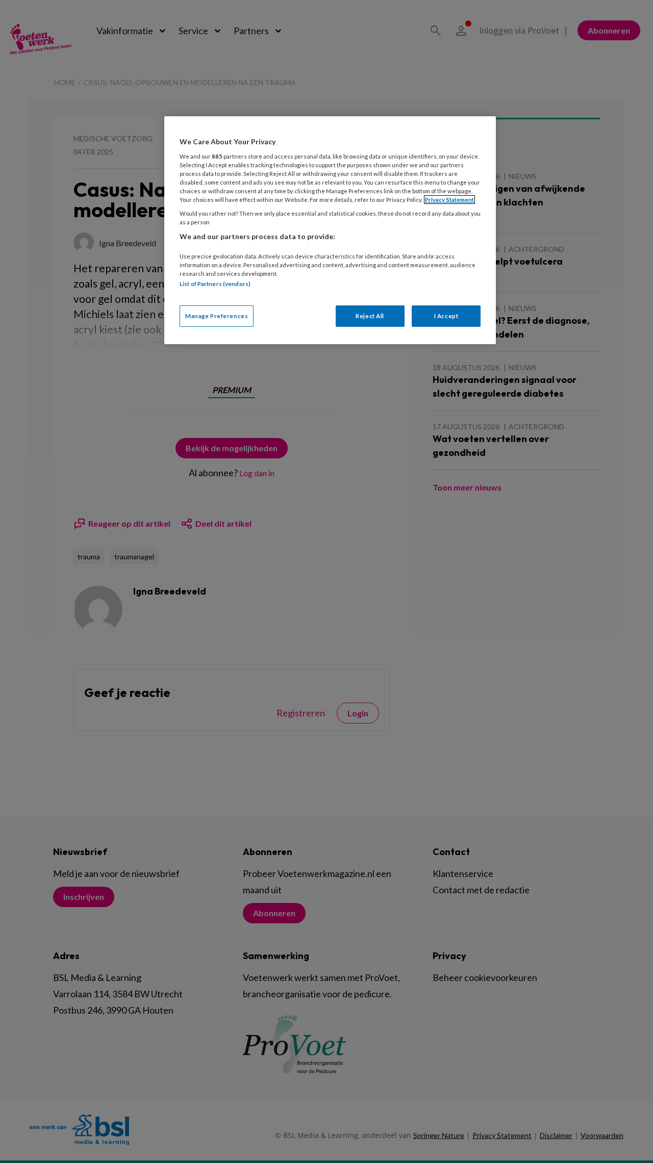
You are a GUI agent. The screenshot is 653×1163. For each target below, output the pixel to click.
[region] (330, 230)
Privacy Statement (449, 199)
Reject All (370, 316)
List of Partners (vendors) (215, 283)
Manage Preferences (216, 316)
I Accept (446, 316)
